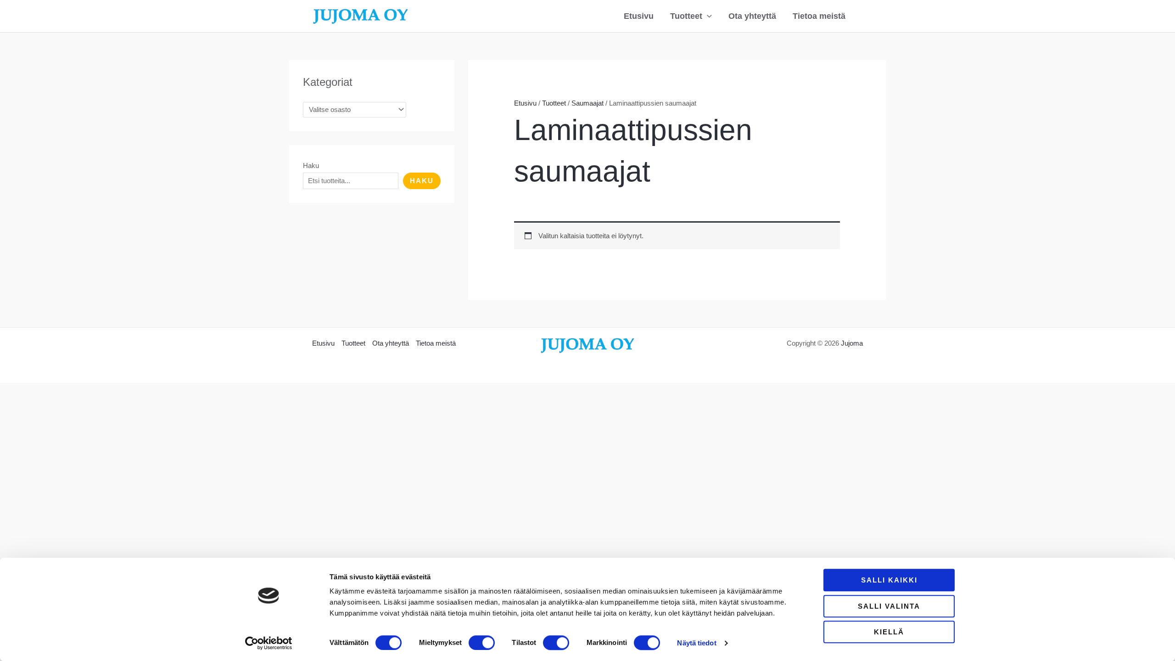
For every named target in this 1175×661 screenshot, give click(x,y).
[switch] (482, 642)
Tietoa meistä (819, 16)
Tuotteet (686, 16)
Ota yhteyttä (752, 16)
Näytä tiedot (696, 643)
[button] (707, 16)
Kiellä (889, 632)
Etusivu (639, 16)
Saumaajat (587, 103)
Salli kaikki (889, 580)
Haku (311, 165)
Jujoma (852, 343)
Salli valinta (889, 606)
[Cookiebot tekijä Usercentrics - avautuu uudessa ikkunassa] (269, 643)
